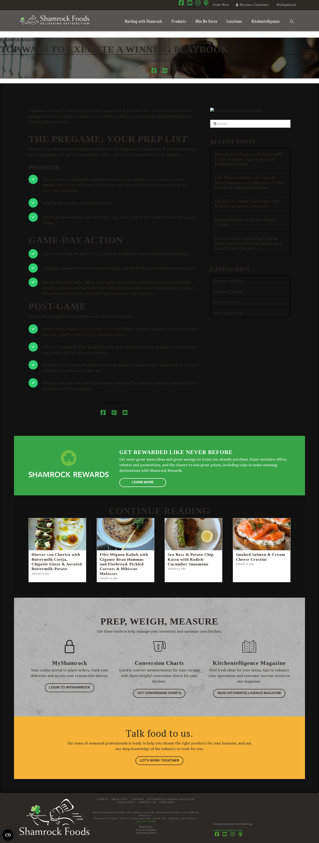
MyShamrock (286, 4)
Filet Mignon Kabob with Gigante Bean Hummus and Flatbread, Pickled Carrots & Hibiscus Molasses (249, 183)
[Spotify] (206, 3)
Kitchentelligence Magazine (171, 799)
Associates (126, 802)
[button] (292, 20)
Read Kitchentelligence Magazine (249, 693)
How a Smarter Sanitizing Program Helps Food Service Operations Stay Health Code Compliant (248, 243)
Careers (137, 799)
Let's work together (159, 760)
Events (103, 799)
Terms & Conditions (146, 829)
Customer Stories (228, 291)
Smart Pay (119, 799)
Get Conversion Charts (159, 693)
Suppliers (167, 802)
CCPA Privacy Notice (146, 832)
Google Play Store (233, 830)
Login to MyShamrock (69, 687)
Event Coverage (226, 301)
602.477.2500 (146, 821)
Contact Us (147, 802)
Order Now (220, 4)
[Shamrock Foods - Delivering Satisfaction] (54, 19)
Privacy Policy (146, 826)
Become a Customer (253, 4)
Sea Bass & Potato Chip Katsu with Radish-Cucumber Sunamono (247, 203)
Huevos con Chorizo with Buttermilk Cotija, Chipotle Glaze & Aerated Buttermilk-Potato (248, 159)
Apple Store (219, 830)
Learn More (143, 482)
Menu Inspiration (228, 312)
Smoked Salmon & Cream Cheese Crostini (246, 222)
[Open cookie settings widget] (8, 835)
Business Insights (19, 40)
